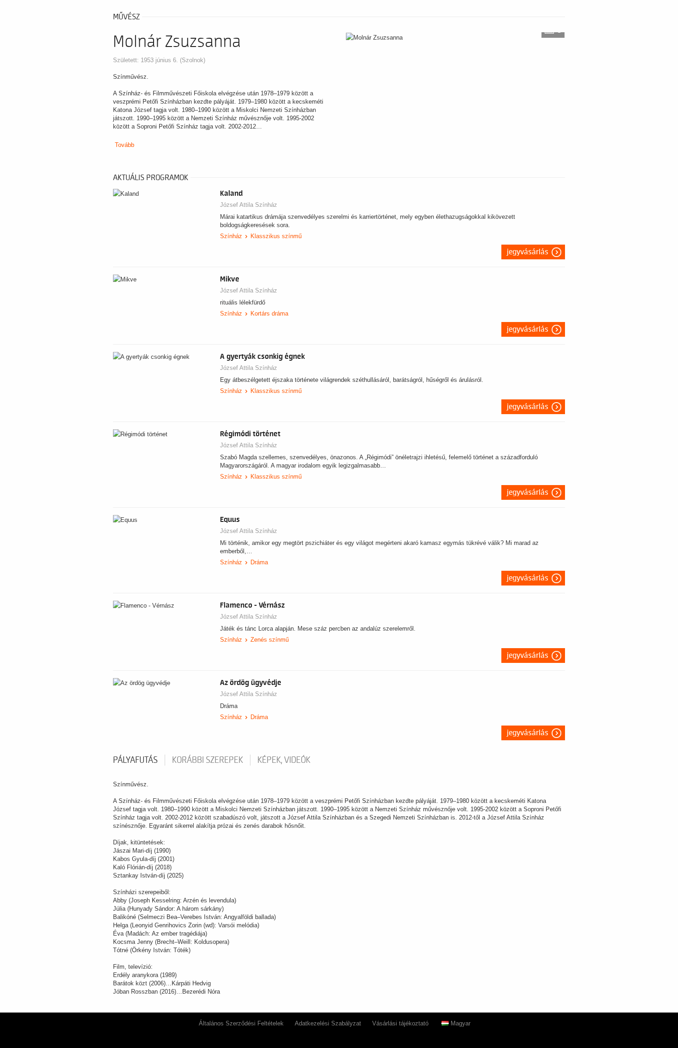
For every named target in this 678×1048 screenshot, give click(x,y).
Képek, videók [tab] (283, 760)
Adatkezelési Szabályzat (328, 1023)
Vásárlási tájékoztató (400, 1023)
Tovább (124, 144)
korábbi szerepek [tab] (207, 760)
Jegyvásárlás (527, 252)
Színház (231, 236)
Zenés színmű (269, 639)
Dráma (259, 562)
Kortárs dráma (269, 313)
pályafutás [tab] (135, 760)
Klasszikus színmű (276, 236)
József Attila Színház (248, 204)
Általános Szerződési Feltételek (241, 1023)
